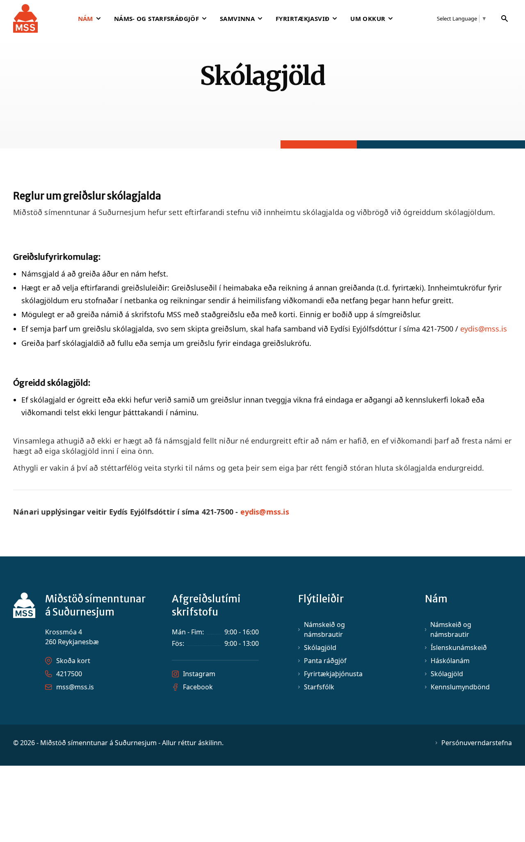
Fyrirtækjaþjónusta (333, 673)
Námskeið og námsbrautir (324, 629)
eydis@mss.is (484, 329)
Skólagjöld (320, 647)
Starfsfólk (319, 686)
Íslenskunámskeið (459, 647)
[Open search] (505, 18)
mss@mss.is (75, 686)
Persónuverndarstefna (476, 742)
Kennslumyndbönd (460, 686)
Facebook (198, 686)
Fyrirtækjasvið (302, 18)
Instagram (199, 673)
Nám (85, 18)
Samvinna (237, 18)
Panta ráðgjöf (325, 660)
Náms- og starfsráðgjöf (156, 18)
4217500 (69, 673)
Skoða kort (73, 660)
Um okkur (367, 18)
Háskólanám (450, 660)
